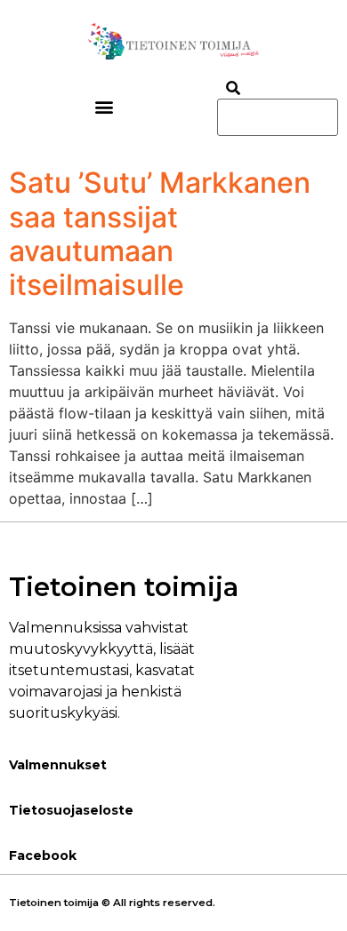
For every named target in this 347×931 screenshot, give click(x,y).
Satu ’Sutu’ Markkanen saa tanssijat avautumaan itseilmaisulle (160, 233)
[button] (104, 107)
